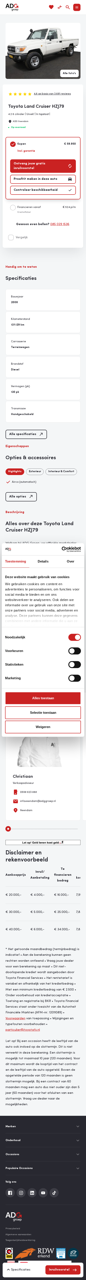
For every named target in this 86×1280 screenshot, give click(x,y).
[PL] (61, 1253)
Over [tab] (70, 561)
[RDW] (34, 1253)
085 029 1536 (59, 224)
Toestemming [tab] (15, 561)
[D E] (73, 1253)
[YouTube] (43, 1192)
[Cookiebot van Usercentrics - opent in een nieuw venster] (62, 549)
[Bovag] (9, 1253)
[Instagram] (21, 1192)
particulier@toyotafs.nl (23, 1030)
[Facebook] (10, 1192)
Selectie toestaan (43, 712)
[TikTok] (54, 1192)
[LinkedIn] (32, 1192)
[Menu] (76, 7)
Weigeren (43, 727)
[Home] (12, 7)
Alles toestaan (43, 698)
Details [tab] (43, 561)
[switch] (74, 650)
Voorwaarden (15, 1018)
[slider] (8, 829)
